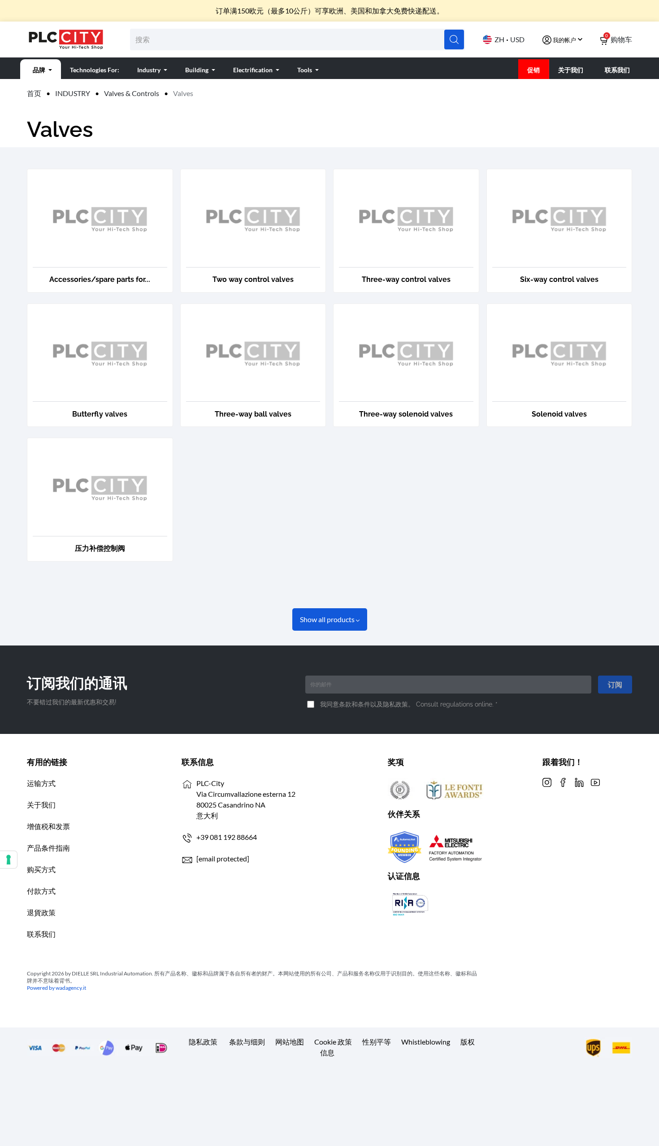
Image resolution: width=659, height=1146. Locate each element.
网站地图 (289, 1041)
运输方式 (41, 783)
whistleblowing (425, 1041)
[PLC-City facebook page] (563, 781)
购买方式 (41, 869)
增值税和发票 (48, 826)
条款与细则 (247, 1041)
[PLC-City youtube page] (595, 781)
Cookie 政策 (333, 1041)
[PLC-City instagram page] (546, 781)
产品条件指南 (48, 847)
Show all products (328, 619)
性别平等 (376, 1041)
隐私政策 (203, 1041)
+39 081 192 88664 (226, 837)
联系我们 (41, 934)
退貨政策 (41, 912)
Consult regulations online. (455, 703)
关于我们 (41, 804)
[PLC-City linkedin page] (579, 781)
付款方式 (41, 891)
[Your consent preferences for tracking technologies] (8, 859)
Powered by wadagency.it (56, 987)
